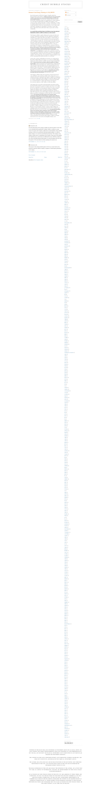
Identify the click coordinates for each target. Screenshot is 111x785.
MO (65, 152)
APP (65, 542)
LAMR (65, 337)
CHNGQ (66, 557)
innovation (66, 191)
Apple (65, 547)
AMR (65, 319)
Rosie (65, 677)
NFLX (65, 134)
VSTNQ (65, 707)
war (65, 212)
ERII (65, 590)
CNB (65, 562)
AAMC (65, 535)
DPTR (65, 585)
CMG (65, 359)
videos (65, 116)
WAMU (65, 514)
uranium (66, 733)
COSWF (66, 297)
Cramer (65, 454)
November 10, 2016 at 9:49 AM (37, 141)
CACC (65, 552)
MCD (65, 480)
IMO (65, 336)
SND (65, 680)
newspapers (66, 291)
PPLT (65, 424)
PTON (65, 667)
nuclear (65, 525)
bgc (65, 519)
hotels (65, 722)
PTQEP (65, 340)
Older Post (60, 157)
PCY (65, 382)
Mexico (65, 377)
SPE (65, 259)
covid (65, 392)
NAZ (65, 485)
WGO (65, 149)
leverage (66, 522)
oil (64, 46)
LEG (65, 637)
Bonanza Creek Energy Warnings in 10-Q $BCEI (41, 12)
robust (65, 434)
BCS (65, 444)
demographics (67, 222)
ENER (65, 139)
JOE (65, 369)
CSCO (65, 570)
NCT (65, 650)
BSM (65, 549)
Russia (65, 177)
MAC (65, 640)
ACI (65, 159)
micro (65, 162)
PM (65, 171)
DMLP (65, 272)
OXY (65, 422)
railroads (66, 349)
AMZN (65, 202)
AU (65, 543)
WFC (65, 708)
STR (65, 505)
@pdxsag (66, 106)
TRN (65, 507)
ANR (65, 269)
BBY (65, 322)
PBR (65, 380)
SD (65, 384)
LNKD (65, 276)
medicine (66, 209)
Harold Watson (67, 623)
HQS (65, 620)
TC (65, 692)
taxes (65, 226)
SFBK (65, 342)
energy (65, 99)
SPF (65, 156)
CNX (65, 564)
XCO (65, 197)
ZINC (65, 713)
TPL (65, 307)
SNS (65, 682)
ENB (65, 459)
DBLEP (65, 578)
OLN (65, 206)
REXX (65, 673)
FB (65, 229)
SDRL (65, 234)
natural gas (66, 54)
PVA (65, 668)
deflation (66, 107)
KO (65, 417)
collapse (66, 123)
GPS (65, 608)
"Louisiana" (66, 532)
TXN (65, 700)
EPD (65, 196)
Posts (67, 12)
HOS (65, 330)
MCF (65, 642)
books (65, 29)
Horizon (66, 332)
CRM (65, 565)
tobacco (65, 124)
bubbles (65, 39)
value (65, 101)
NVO (65, 657)
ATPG (65, 227)
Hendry (65, 249)
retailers (65, 350)
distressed (66, 117)
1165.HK (66, 533)
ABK (65, 437)
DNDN (65, 164)
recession (66, 51)
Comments (68, 15)
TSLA (65, 86)
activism (66, 312)
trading (65, 64)
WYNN (65, 429)
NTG (65, 487)
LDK (65, 251)
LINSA (65, 638)
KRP (65, 630)
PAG (65, 662)
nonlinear (66, 524)
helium (65, 520)
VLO (65, 309)
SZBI (65, 688)
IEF (65, 74)
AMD (65, 539)
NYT (65, 379)
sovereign (66, 400)
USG (65, 147)
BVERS (65, 550)
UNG (65, 703)
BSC (65, 445)
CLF (65, 296)
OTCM (65, 660)
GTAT (65, 612)
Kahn (65, 633)
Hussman (66, 96)
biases (65, 264)
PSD (65, 665)
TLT (65, 44)
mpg (65, 395)
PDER (65, 497)
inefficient (66, 157)
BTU (65, 88)
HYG (65, 622)
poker (65, 399)
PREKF (65, 257)
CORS (65, 324)
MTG (65, 484)
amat (65, 718)
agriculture (66, 207)
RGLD (65, 306)
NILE (65, 652)
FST (65, 407)
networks (66, 397)
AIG (65, 357)
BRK (65, 144)
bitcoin (65, 314)
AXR (65, 440)
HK (65, 467)
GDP (65, 141)
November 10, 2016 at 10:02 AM (37, 151)
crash (65, 284)
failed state (66, 41)
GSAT (65, 610)
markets (65, 71)
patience (66, 78)
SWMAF (66, 344)
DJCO (65, 455)
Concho (65, 575)
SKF (65, 678)
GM (65, 304)
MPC (65, 482)
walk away (66, 737)
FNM (65, 462)
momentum (66, 242)
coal (65, 127)
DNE (65, 584)
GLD (65, 146)
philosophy (66, 169)
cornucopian (66, 390)
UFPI (65, 702)
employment (66, 132)
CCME (65, 554)
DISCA (65, 582)
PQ (65, 500)
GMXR (65, 49)
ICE (65, 410)
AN (65, 540)
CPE (65, 151)
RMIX (65, 166)
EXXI (65, 81)
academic (66, 53)
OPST (65, 494)
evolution (66, 394)
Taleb (65, 279)
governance (66, 287)
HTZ (65, 470)
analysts (66, 56)
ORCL (65, 495)
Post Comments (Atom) (38, 159)
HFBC (65, 615)
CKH (65, 558)
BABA (65, 442)
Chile (65, 452)
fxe (65, 161)
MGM (65, 68)
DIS (65, 580)
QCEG (65, 670)
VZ (65, 427)
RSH (65, 38)
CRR (65, 568)
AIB (65, 355)
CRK (65, 404)
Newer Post (31, 157)
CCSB (65, 555)
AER (65, 439)
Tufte (65, 510)
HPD (65, 618)
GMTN (65, 605)
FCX (65, 592)
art (64, 517)
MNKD (65, 645)
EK (65, 457)
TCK (65, 693)
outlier (65, 527)
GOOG (65, 231)
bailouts (65, 61)
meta (65, 224)
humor (65, 73)
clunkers (66, 389)
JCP (65, 414)
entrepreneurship (67, 186)
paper (65, 727)
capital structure (67, 174)
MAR (65, 374)
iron (65, 345)
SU (65, 167)
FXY (65, 464)
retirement (66, 728)
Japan (65, 274)
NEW (65, 254)
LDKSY (66, 479)
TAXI (65, 690)
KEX (65, 474)
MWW (65, 647)
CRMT (65, 567)
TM (65, 695)
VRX (65, 705)
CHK (65, 79)
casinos (65, 282)
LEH (65, 339)
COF (65, 447)
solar (65, 129)
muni (65, 244)
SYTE (65, 687)
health (65, 432)
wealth (65, 530)
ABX (65, 537)
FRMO (65, 301)
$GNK (65, 435)
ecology (65, 720)
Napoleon (66, 658)
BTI (65, 214)
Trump (65, 261)
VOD (65, 237)
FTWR (65, 597)
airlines (65, 717)
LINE (65, 184)
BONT (65, 271)
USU (65, 262)
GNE (65, 607)
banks (65, 219)
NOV (65, 653)
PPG (65, 499)
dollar (65, 286)
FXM (65, 365)
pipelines (66, 317)
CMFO (65, 560)
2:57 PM (38, 118)
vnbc (65, 735)
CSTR (65, 572)
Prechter (66, 172)
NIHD (65, 154)
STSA (65, 685)
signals (65, 292)
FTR (65, 217)
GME (65, 603)
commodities (66, 76)
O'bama (65, 121)
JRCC (65, 111)
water (65, 354)
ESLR (65, 89)
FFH (65, 460)
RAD (65, 672)
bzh (65, 266)
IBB (65, 334)
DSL (65, 98)
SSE (65, 683)
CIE (65, 247)
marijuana (66, 723)
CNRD (65, 43)
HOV (65, 131)
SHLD (65, 137)
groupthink (66, 63)
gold (65, 201)
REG (65, 142)
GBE (65, 94)
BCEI (65, 181)
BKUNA (66, 194)
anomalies (66, 241)
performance (66, 113)
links (65, 28)
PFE (65, 663)
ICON (65, 367)
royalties (66, 730)
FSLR (65, 364)
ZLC (65, 715)
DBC (65, 577)
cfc (65, 221)
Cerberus (66, 450)
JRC (65, 415)
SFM (65, 425)
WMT (65, 515)
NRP (65, 256)
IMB (65, 472)
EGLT (65, 362)
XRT (65, 712)
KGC (65, 628)
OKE (65, 492)
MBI (65, 375)
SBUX (65, 502)
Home (45, 157)
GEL (65, 409)
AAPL (65, 126)
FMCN (65, 593)
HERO (65, 613)
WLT (65, 69)
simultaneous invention (68, 352)
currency (66, 316)
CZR (65, 405)
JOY (65, 627)
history (65, 189)
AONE (65, 93)
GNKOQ (66, 465)
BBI (65, 204)
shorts (65, 211)
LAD (65, 477)
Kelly (65, 635)
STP (65, 31)
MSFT (65, 252)
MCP (65, 83)
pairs (65, 192)
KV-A (65, 114)
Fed (65, 109)
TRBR (65, 697)
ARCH (65, 320)
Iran (65, 625)
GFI (65, 598)
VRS (65, 512)
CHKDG (66, 182)
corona (65, 199)
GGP (65, 600)
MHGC (65, 420)
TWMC (65, 698)
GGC (65, 104)
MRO (65, 277)
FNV (65, 595)
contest (65, 187)
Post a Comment (32, 155)
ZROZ (65, 281)
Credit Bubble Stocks (55, 4)
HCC (65, 329)
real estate (66, 66)
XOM (65, 239)
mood (65, 179)
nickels (65, 347)
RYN (65, 675)
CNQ (65, 216)
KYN (65, 632)
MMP (65, 232)
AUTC (65, 545)
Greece (65, 136)
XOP (65, 710)
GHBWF (66, 602)
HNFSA (66, 469)
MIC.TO (66, 643)
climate (65, 387)
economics (66, 58)
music (65, 48)
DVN (65, 587)
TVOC (65, 509)
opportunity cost (67, 725)
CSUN (65, 574)
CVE (65, 176)
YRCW (65, 311)
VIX (65, 236)
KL (65, 475)
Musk (65, 648)
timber (65, 732)
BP (65, 294)
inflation (66, 59)
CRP (65, 449)
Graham (65, 327)
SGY (65, 504)
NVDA (65, 489)
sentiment (66, 33)
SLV (65, 84)
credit (65, 36)
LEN (65, 372)
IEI (65, 412)
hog (65, 289)
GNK (65, 103)
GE (65, 302)
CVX (65, 360)
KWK (65, 370)
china (65, 34)
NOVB (65, 655)
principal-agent (67, 267)
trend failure (66, 529)
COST (65, 402)
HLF (65, 617)
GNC (65, 326)
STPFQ (65, 91)
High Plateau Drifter (68, 119)
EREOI (65, 588)
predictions (66, 246)
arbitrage (66, 430)
